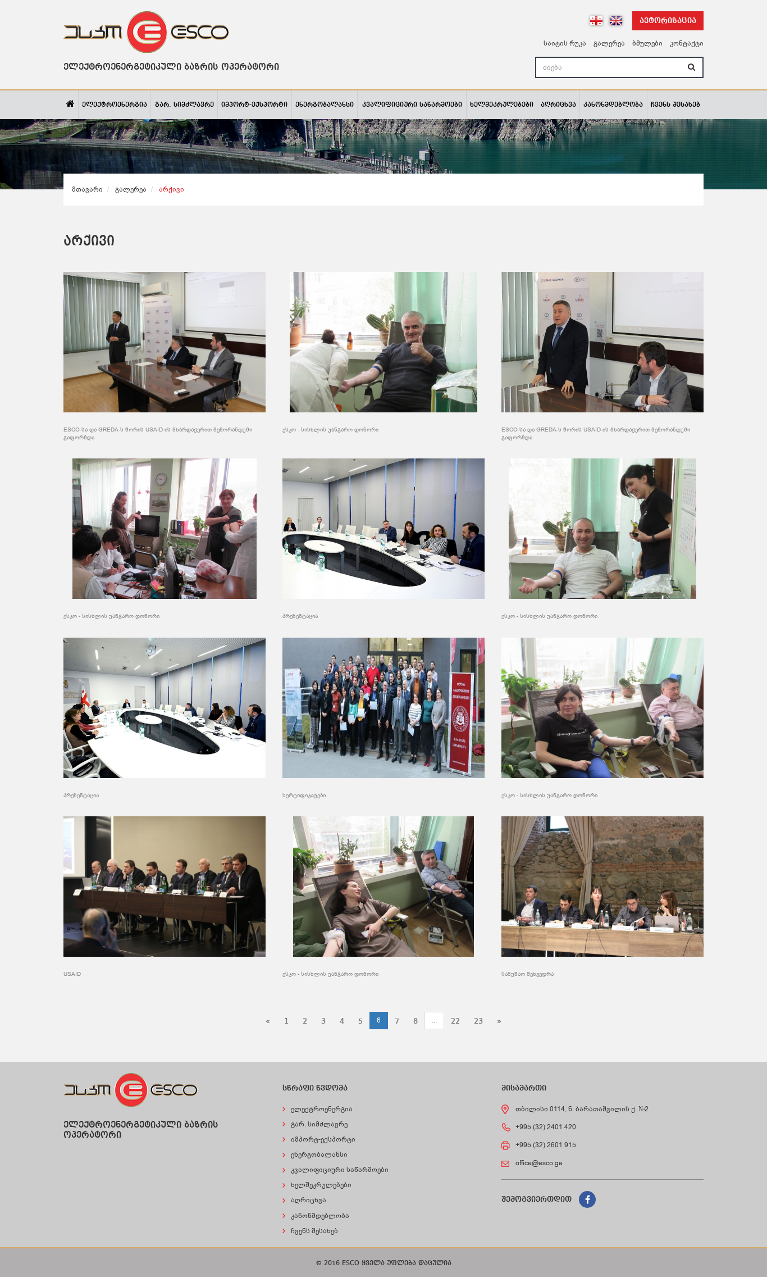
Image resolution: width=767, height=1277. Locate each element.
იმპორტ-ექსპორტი (254, 105)
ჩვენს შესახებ (675, 105)
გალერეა (609, 43)
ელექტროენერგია (114, 105)
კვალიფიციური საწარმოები (412, 105)
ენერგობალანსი (324, 105)
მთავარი (87, 189)
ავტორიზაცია (668, 21)
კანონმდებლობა (613, 105)
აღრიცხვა (558, 105)
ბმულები (647, 43)
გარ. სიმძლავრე (184, 105)
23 (478, 1021)
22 (455, 1021)
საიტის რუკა (565, 43)
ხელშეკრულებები (501, 105)
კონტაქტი (687, 43)
